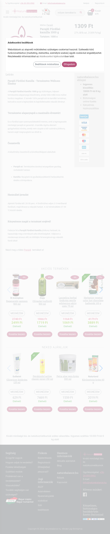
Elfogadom (69, 64)
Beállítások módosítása (47, 64)
